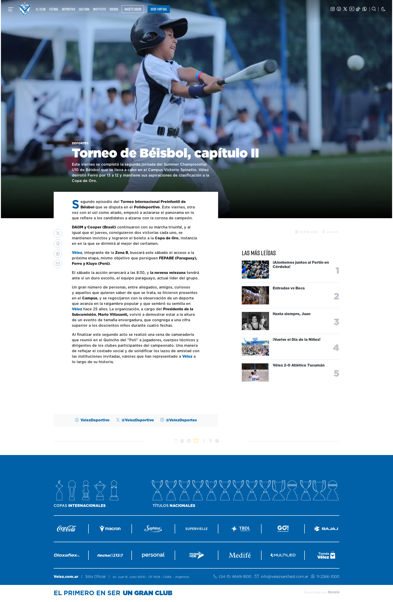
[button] (58, 233)
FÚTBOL (53, 9)
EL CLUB (40, 9)
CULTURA (84, 9)
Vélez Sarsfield (24, 9)
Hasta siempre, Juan (291, 314)
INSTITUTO (99, 9)
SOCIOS (113, 9)
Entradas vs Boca (289, 288)
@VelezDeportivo (137, 420)
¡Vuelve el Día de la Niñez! (296, 339)
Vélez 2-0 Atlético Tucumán (299, 365)
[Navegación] (10, 9)
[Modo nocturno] (383, 9)
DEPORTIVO (68, 9)
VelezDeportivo (95, 420)
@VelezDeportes (181, 420)
